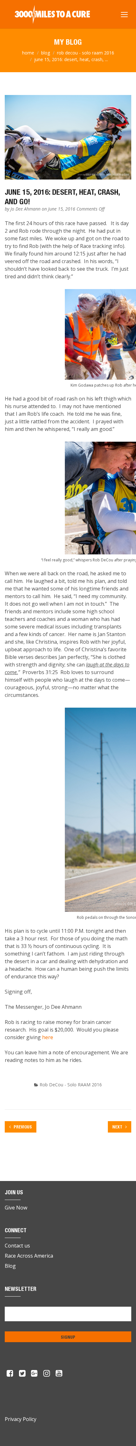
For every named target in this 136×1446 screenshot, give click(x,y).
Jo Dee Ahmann (26, 209)
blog (45, 53)
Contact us (17, 1245)
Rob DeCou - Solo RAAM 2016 (85, 53)
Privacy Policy (20, 1419)
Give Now (16, 1207)
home (28, 53)
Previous (22, 1126)
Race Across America (29, 1255)
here (47, 1037)
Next (117, 1126)
